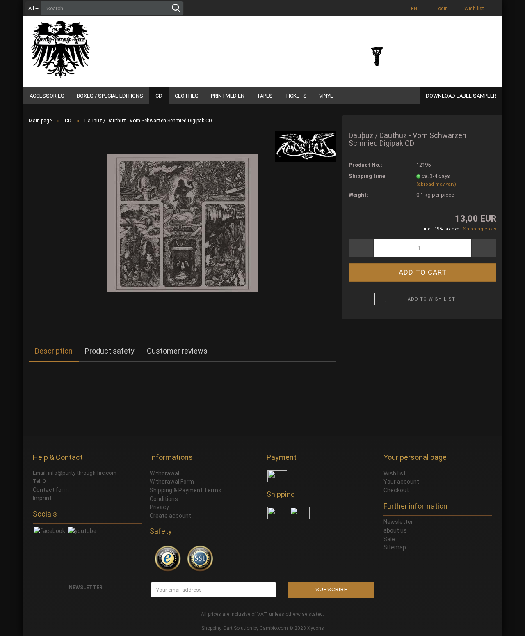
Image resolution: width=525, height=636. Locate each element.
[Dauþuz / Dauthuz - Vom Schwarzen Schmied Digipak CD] (182, 223)
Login (440, 8)
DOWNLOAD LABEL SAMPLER (461, 96)
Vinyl (326, 96)
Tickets (296, 96)
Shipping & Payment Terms (185, 490)
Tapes (265, 96)
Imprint (42, 498)
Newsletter (398, 522)
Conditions (164, 499)
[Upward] (502, 624)
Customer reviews (177, 351)
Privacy (159, 507)
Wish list (473, 8)
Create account (170, 515)
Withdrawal (164, 473)
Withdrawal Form (172, 481)
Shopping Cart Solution (226, 628)
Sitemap (394, 547)
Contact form (51, 490)
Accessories (47, 96)
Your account (401, 481)
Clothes (187, 96)
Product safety (110, 351)
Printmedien (227, 96)
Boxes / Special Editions (110, 96)
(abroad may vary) (436, 184)
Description (54, 351)
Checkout (396, 490)
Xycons (315, 628)
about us (395, 530)
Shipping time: (368, 176)
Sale (389, 539)
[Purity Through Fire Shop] (92, 45)
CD (158, 96)
